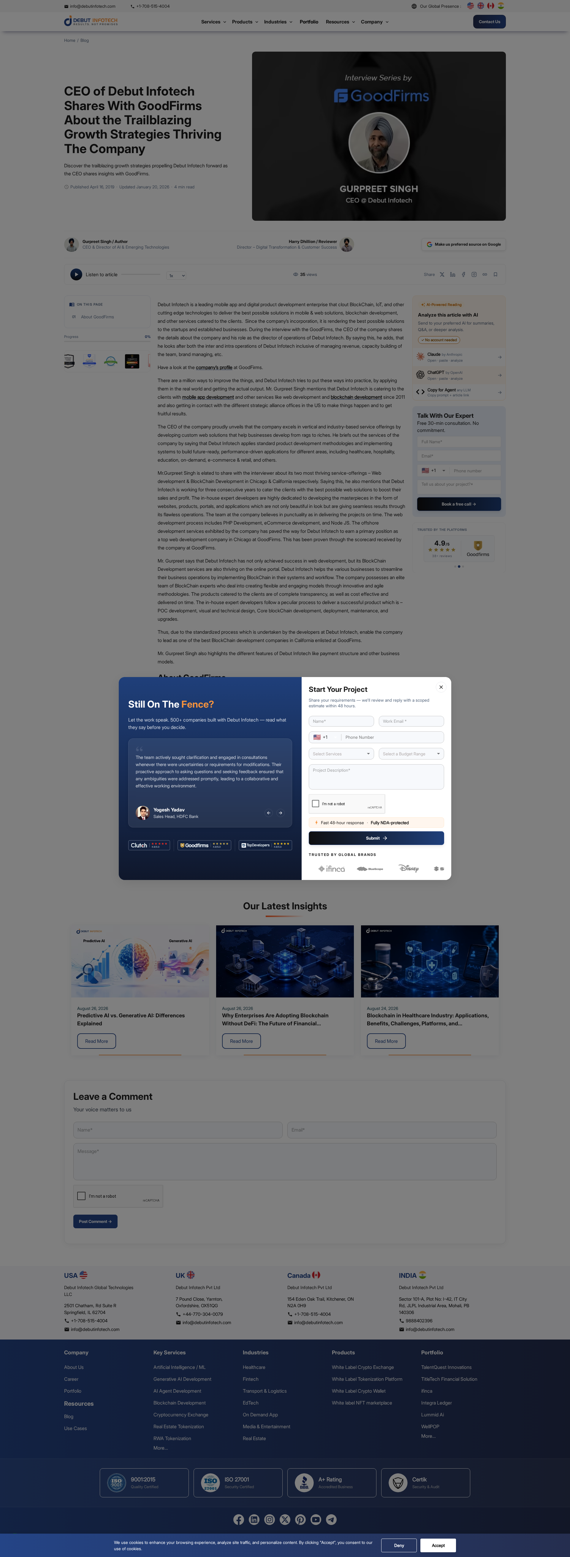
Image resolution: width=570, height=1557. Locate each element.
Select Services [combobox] (327, 753)
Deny (399, 1545)
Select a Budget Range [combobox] (404, 753)
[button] (441, 687)
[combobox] (325, 737)
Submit (373, 838)
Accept (438, 1545)
